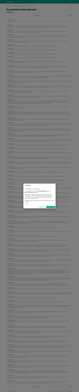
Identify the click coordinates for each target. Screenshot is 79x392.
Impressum (26, 203)
